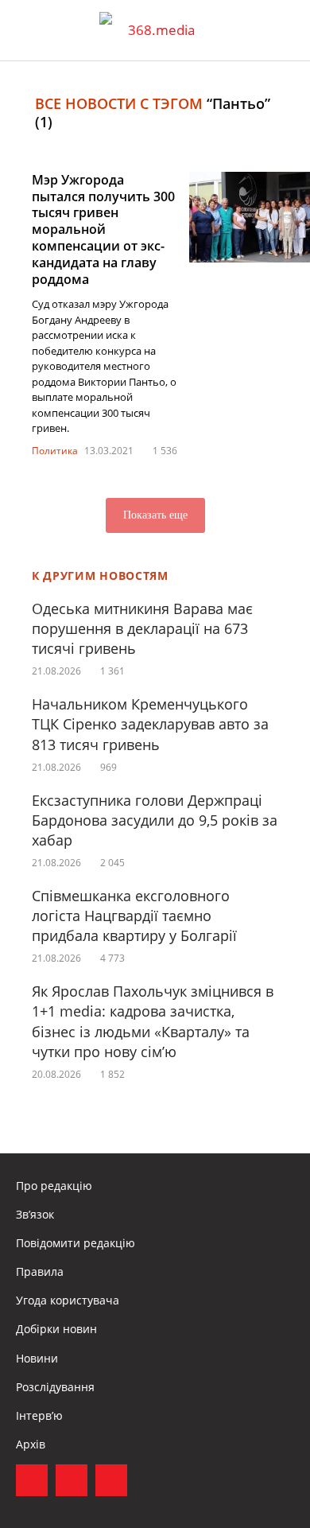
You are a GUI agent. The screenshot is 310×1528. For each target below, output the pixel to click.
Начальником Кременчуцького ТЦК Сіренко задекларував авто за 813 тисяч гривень (150, 723)
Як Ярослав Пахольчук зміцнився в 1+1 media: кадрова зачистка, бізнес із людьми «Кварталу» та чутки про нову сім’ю (152, 1021)
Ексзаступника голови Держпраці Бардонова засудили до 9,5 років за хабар (154, 820)
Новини (37, 1358)
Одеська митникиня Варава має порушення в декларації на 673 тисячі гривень (142, 628)
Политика (55, 450)
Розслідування (55, 1386)
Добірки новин (56, 1328)
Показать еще (155, 515)
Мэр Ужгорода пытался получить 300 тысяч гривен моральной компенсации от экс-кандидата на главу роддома (103, 229)
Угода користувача (67, 1300)
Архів (30, 1444)
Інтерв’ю (39, 1415)
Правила (40, 1271)
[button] (283, 30)
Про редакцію (54, 1185)
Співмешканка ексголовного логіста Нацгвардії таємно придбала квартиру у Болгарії (134, 915)
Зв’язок (35, 1214)
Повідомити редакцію (75, 1242)
